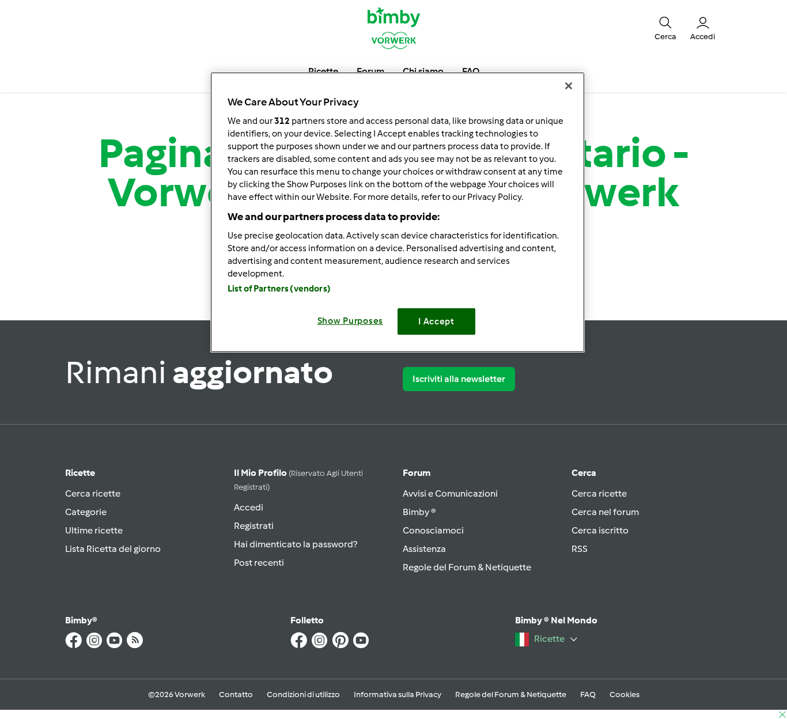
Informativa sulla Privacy (397, 694)
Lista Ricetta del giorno (113, 548)
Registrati (254, 525)
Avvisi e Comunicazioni (450, 493)
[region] (397, 212)
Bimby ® (419, 511)
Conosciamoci (433, 530)
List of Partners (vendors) (279, 288)
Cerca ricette (92, 493)
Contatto (236, 694)
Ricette (80, 472)
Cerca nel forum (605, 511)
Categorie (86, 511)
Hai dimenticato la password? (295, 544)
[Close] (568, 86)
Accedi (248, 507)
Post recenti (259, 562)
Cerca (584, 472)
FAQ (588, 694)
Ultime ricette (94, 530)
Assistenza (424, 548)
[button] (665, 27)
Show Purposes (350, 321)
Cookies (625, 694)
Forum (416, 472)
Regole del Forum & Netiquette (467, 567)
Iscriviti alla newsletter (459, 378)
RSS (580, 548)
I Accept (436, 321)
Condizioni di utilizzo (303, 694)
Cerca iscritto (600, 530)
